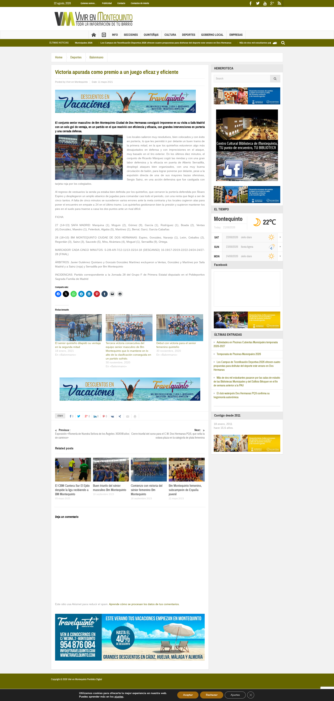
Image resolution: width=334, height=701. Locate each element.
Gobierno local (212, 35)
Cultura (170, 35)
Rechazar (211, 695)
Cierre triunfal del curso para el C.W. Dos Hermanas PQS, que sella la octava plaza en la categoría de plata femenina (168, 434)
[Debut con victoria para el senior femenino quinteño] (179, 327)
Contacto (121, 3)
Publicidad (107, 3)
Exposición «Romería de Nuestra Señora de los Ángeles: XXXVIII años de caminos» (92, 434)
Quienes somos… (88, 3)
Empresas (236, 35)
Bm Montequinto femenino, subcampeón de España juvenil (185, 490)
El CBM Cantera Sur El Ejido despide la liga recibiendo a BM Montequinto (72, 490)
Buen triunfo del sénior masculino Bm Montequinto (109, 488)
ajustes (118, 696)
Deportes (188, 35)
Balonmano (96, 57)
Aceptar (188, 695)
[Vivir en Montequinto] (94, 18)
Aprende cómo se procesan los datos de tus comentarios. (144, 604)
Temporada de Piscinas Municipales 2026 (239, 354)
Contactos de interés (140, 3)
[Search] (275, 78)
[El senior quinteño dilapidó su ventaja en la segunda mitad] (78, 327)
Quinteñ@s (151, 35)
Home (58, 57)
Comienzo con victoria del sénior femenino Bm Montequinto (146, 490)
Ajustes (235, 695)
